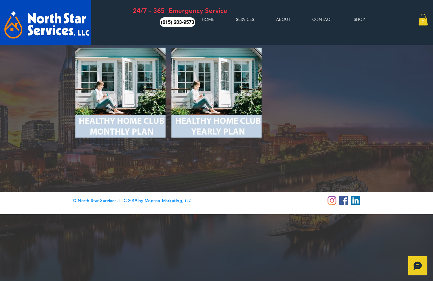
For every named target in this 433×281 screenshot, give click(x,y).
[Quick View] (120, 93)
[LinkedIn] (355, 200)
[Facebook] (343, 200)
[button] (177, 22)
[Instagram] (332, 200)
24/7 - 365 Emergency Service (180, 11)
